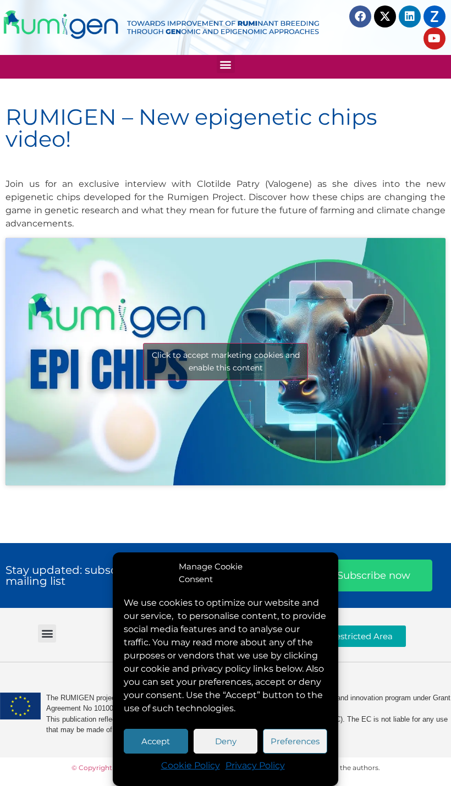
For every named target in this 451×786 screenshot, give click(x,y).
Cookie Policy (190, 765)
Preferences (295, 741)
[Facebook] (360, 16)
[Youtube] (435, 38)
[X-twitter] (385, 16)
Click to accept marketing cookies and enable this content (226, 361)
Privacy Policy (255, 765)
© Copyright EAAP (102, 767)
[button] (226, 64)
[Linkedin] (410, 16)
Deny (226, 741)
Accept (155, 741)
